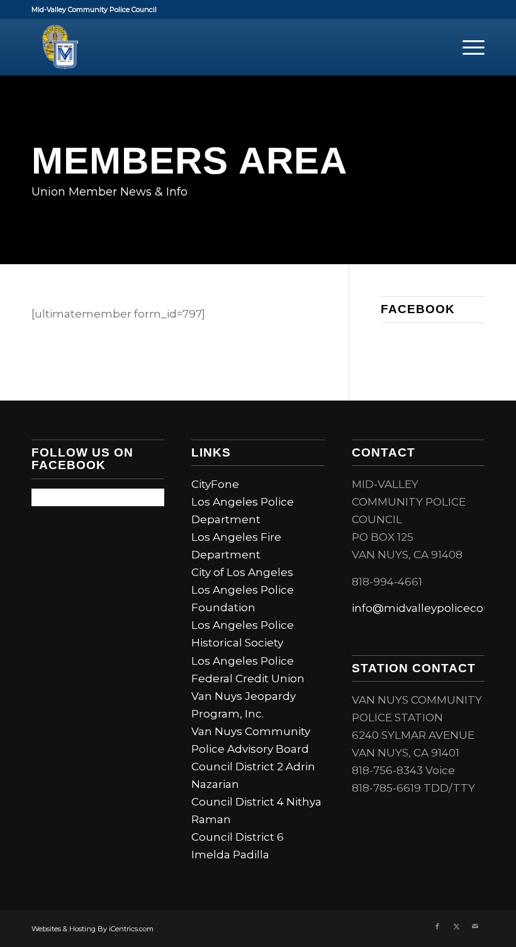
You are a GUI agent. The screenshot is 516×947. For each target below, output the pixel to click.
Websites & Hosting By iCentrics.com (92, 928)
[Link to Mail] (475, 926)
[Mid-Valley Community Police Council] (60, 47)
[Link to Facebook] (437, 926)
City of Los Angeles (242, 572)
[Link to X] (456, 926)
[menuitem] (467, 47)
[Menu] (467, 47)
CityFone (215, 484)
